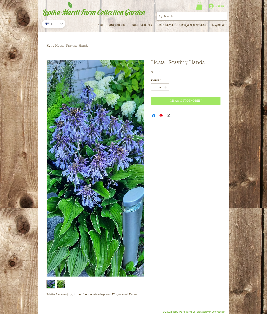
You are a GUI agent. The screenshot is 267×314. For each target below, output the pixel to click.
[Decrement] (154, 87)
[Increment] (166, 87)
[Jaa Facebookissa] (153, 115)
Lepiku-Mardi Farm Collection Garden (93, 12)
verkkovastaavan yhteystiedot (209, 311)
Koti (49, 45)
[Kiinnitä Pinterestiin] (161, 115)
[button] (199, 6)
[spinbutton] (160, 87)
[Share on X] (168, 115)
